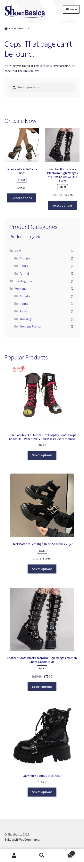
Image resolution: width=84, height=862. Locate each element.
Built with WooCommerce (21, 839)
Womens (20, 288)
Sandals (25, 311)
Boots (24, 266)
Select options (22, 198)
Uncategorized (24, 281)
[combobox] (42, 87)
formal (24, 273)
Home (12, 28)
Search (42, 855)
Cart (64, 852)
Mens (17, 251)
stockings (26, 319)
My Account (14, 855)
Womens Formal (31, 326)
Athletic (25, 258)
